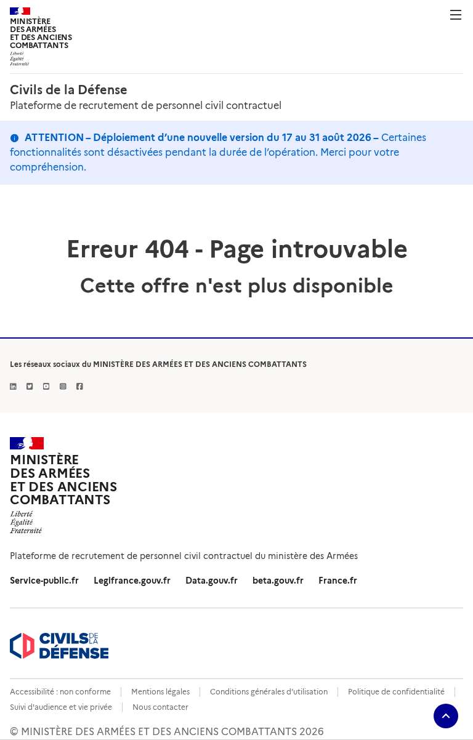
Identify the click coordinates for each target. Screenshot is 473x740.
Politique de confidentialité (396, 691)
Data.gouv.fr (211, 580)
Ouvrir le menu (455, 14)
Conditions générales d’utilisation (269, 691)
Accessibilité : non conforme (60, 691)
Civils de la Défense (68, 89)
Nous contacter (160, 707)
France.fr (337, 580)
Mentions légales (160, 691)
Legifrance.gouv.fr (132, 580)
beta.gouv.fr (278, 580)
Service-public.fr (44, 580)
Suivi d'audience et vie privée (61, 707)
